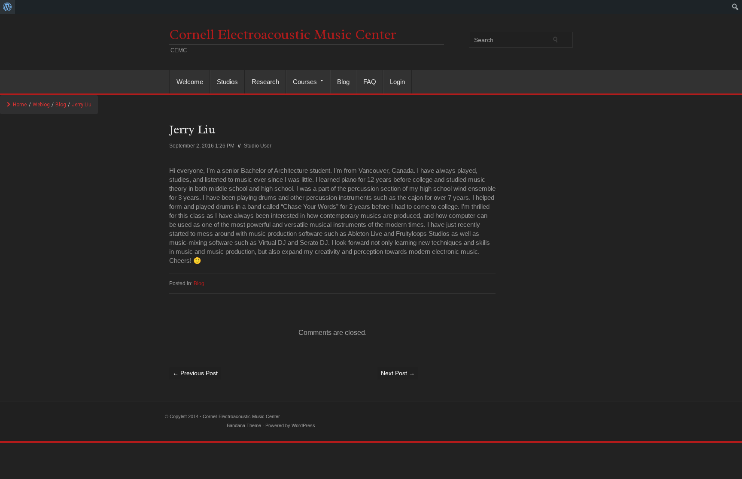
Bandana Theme (244, 425)
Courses (301, 81)
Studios (227, 81)
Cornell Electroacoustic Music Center (282, 34)
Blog (343, 81)
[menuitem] (7, 7)
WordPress (303, 425)
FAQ (369, 81)
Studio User (257, 146)
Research (265, 81)
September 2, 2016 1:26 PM (201, 146)
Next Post (398, 373)
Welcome (189, 81)
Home (20, 105)
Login (397, 81)
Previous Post (195, 373)
